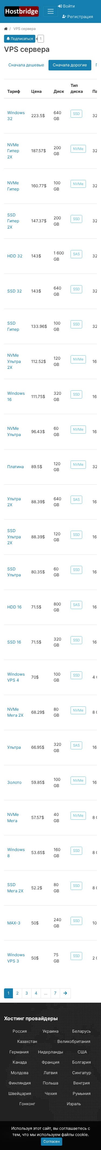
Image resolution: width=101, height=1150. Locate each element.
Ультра (14, 747)
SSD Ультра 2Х (14, 536)
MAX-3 (13, 923)
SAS (76, 254)
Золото (14, 782)
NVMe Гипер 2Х (13, 150)
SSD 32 (14, 291)
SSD (76, 113)
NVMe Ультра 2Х (14, 361)
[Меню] (50, 11)
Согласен (51, 1141)
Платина (15, 466)
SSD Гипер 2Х (13, 221)
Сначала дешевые (26, 64)
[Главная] (6, 28)
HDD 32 (14, 255)
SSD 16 (14, 642)
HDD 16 (14, 607)
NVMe (78, 149)
